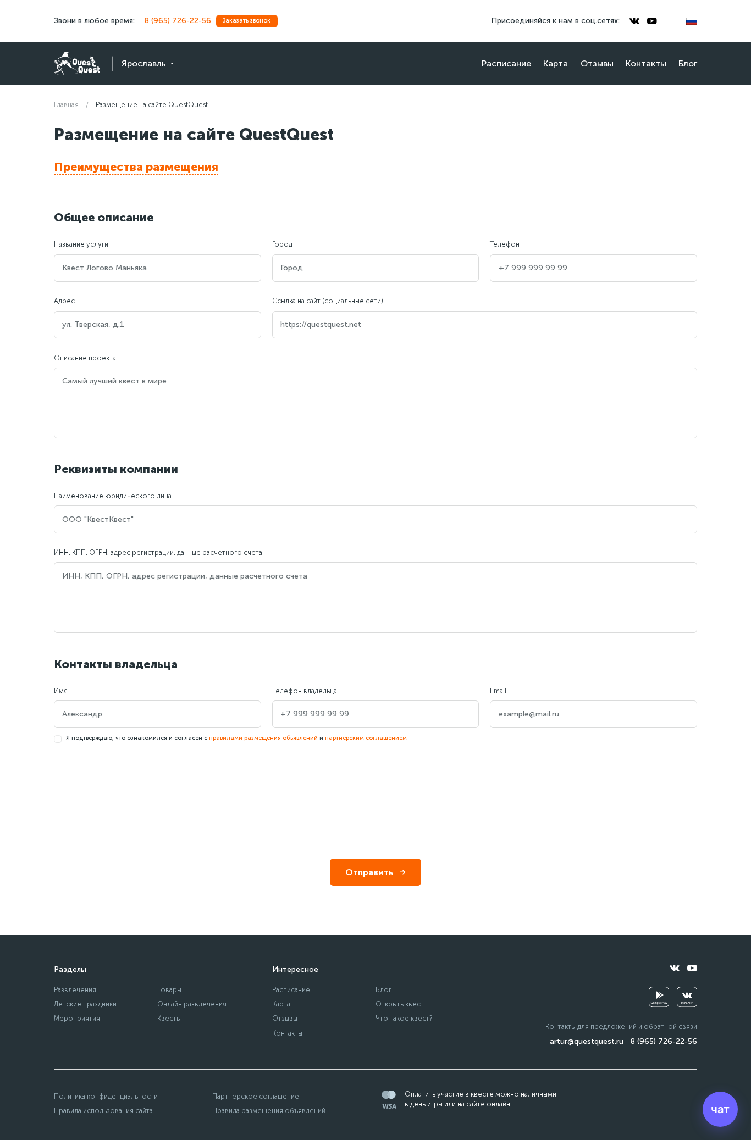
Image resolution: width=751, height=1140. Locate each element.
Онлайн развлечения (192, 1004)
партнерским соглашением (366, 738)
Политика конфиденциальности (106, 1096)
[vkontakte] (634, 21)
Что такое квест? (404, 1018)
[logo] (77, 63)
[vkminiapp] (687, 997)
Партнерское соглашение (255, 1096)
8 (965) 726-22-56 (178, 20)
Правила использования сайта (103, 1110)
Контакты (646, 63)
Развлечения (75, 990)
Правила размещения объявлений (268, 1110)
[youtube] (652, 21)
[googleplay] (659, 997)
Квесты (169, 1018)
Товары (169, 990)
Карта (555, 63)
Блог (687, 63)
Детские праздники (85, 1004)
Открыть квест (399, 1004)
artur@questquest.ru (586, 1041)
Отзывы (597, 63)
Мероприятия (77, 1018)
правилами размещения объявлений (263, 738)
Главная (66, 105)
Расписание (506, 63)
